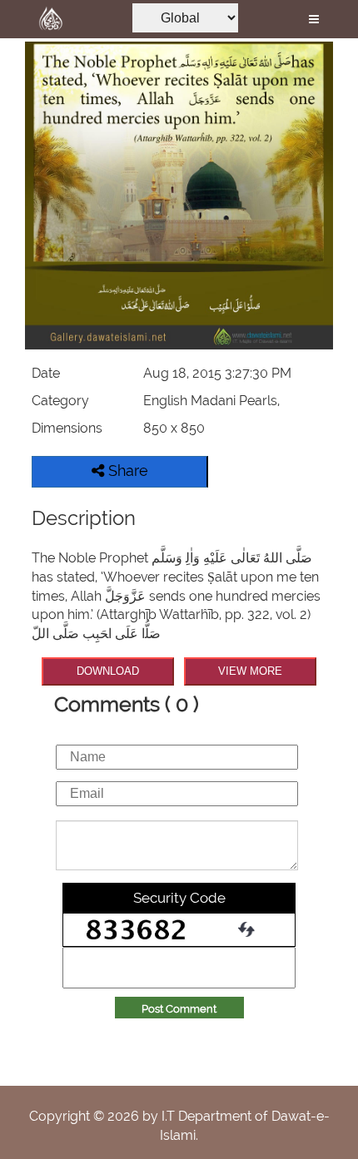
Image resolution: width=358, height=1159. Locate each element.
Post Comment (179, 1009)
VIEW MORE (250, 671)
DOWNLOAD (108, 671)
